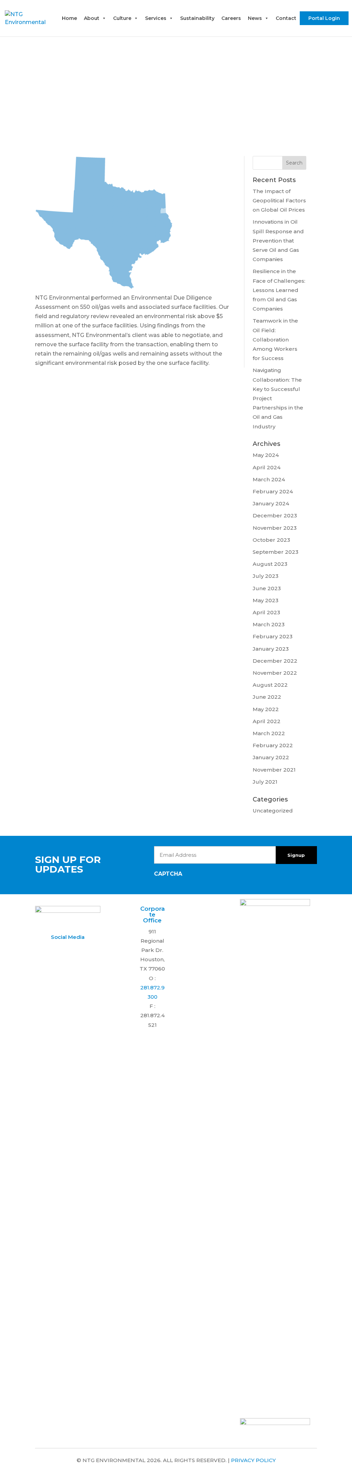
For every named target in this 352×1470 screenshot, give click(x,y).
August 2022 (270, 685)
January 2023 (271, 649)
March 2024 (269, 479)
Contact (286, 18)
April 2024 (266, 467)
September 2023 (275, 552)
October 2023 (271, 540)
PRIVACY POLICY (253, 1460)
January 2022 (271, 757)
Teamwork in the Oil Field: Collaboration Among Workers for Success (275, 339)
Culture (122, 18)
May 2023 (265, 600)
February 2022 (273, 745)
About (91, 18)
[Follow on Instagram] (66, 950)
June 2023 (267, 588)
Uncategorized (273, 810)
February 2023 (273, 636)
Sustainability (197, 18)
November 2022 (275, 673)
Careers (231, 18)
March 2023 (269, 624)
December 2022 (275, 661)
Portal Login (324, 18)
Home (69, 18)
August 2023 (270, 564)
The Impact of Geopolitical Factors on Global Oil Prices (279, 200)
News (255, 18)
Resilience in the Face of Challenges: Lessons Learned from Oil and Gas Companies (279, 290)
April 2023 (266, 612)
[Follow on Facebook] (80, 950)
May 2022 (266, 709)
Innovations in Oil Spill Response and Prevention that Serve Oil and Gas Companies (278, 240)
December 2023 (275, 515)
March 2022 (269, 733)
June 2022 (267, 697)
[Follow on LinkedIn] (52, 950)
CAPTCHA (168, 874)
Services (155, 18)
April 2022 (266, 721)
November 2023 (275, 528)
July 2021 (265, 781)
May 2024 (266, 455)
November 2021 (274, 769)
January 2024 (271, 503)
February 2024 (273, 491)
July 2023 (265, 576)
